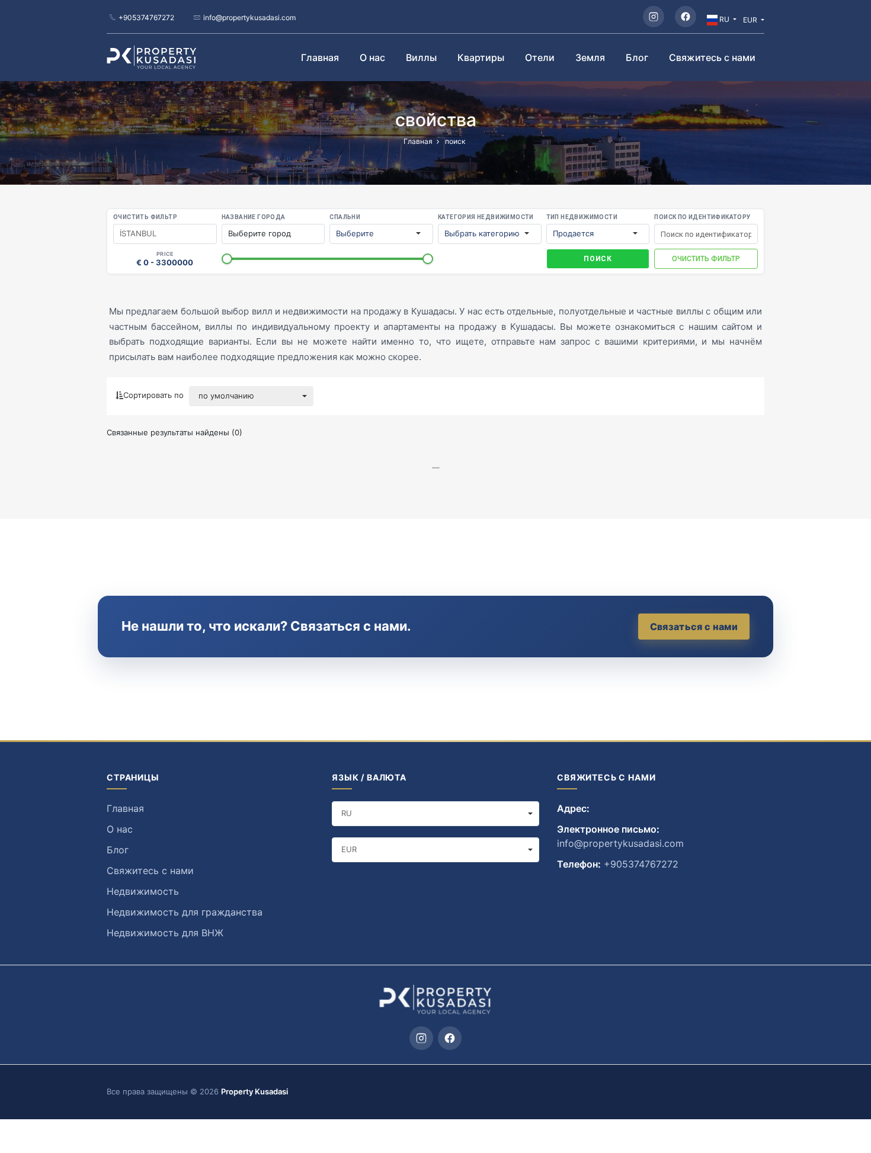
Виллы (421, 57)
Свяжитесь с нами (712, 57)
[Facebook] (685, 16)
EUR (751, 19)
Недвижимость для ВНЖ (165, 933)
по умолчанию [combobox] (226, 395)
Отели (540, 57)
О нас (372, 57)
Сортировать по (153, 395)
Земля (590, 57)
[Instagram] (653, 16)
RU (724, 19)
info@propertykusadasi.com (249, 17)
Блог (637, 57)
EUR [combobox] (349, 849)
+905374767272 (146, 17)
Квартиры (480, 57)
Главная (320, 57)
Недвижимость (143, 891)
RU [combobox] (346, 813)
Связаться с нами (694, 626)
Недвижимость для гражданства (184, 912)
